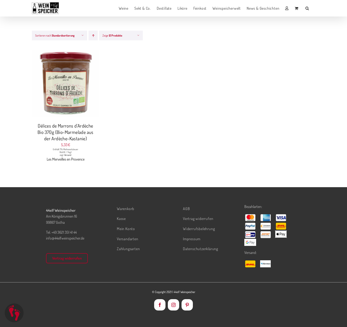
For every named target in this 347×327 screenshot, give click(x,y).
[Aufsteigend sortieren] (93, 35)
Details (83, 84)
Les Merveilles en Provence (66, 159)
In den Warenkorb (56, 84)
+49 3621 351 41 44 (64, 232)
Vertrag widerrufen (67, 258)
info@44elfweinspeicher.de (65, 238)
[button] (307, 8)
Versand (67, 154)
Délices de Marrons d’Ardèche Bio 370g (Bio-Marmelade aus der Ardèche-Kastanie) (65, 132)
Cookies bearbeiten (14, 313)
